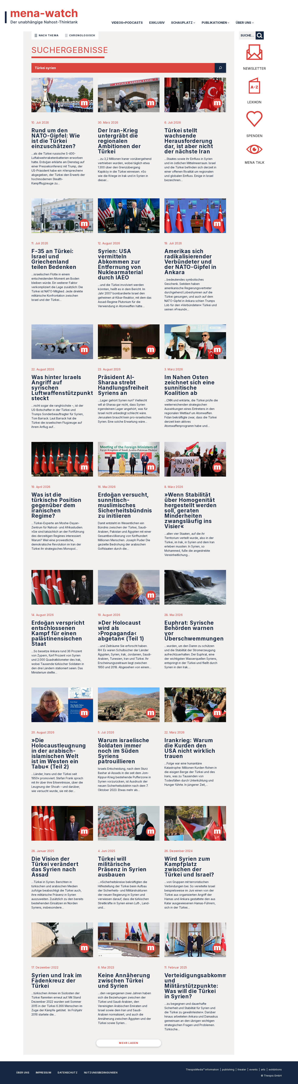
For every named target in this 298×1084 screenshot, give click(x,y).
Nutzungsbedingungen (100, 1072)
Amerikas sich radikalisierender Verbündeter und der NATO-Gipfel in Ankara (190, 261)
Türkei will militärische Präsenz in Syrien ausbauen (122, 867)
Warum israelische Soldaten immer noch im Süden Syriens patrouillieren (123, 750)
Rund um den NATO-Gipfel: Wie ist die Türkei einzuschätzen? (55, 138)
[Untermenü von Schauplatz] (194, 23)
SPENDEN (254, 136)
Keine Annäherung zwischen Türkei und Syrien (124, 980)
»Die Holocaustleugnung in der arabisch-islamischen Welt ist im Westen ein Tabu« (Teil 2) (58, 753)
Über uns (22, 1072)
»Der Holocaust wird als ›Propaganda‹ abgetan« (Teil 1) (121, 631)
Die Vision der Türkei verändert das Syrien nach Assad (54, 867)
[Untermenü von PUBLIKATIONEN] (228, 23)
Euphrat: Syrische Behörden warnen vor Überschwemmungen (194, 631)
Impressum (43, 1072)
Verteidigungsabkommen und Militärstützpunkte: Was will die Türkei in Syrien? (199, 986)
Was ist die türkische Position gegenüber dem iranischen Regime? (56, 505)
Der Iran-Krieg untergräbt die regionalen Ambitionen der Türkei (119, 141)
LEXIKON (254, 102)
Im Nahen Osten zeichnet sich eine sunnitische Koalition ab (189, 385)
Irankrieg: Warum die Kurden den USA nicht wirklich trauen (189, 748)
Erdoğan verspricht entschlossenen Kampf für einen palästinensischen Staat (58, 633)
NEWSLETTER (254, 68)
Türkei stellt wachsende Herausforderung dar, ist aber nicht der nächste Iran (188, 141)
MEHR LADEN (128, 1042)
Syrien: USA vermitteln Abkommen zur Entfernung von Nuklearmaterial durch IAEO (120, 264)
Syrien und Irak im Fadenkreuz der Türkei (56, 980)
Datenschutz (67, 1072)
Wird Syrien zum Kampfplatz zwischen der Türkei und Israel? (189, 867)
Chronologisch (82, 35)
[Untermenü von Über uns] (253, 23)
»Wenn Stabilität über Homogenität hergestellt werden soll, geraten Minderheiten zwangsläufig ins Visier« (190, 510)
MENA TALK (254, 162)
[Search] (220, 68)
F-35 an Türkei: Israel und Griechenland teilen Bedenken (53, 259)
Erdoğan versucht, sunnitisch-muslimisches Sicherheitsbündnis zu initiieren (125, 505)
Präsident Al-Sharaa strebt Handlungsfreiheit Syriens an (123, 385)
